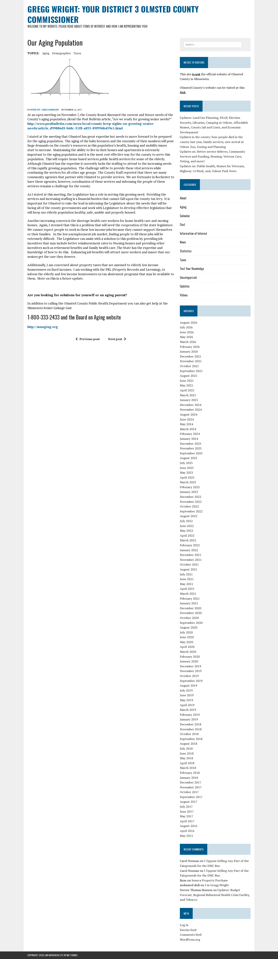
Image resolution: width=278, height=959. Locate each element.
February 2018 (190, 773)
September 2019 (191, 681)
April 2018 (187, 763)
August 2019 (188, 685)
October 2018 (189, 734)
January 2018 (189, 778)
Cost (182, 224)
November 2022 (191, 502)
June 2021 (187, 579)
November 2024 (191, 409)
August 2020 (188, 627)
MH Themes (72, 955)
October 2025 (189, 366)
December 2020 (190, 608)
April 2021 (187, 589)
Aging (45, 53)
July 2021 (186, 574)
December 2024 (190, 405)
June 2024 (187, 419)
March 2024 (188, 429)
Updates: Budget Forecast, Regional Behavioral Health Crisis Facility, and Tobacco (215, 895)
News (183, 242)
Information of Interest (193, 233)
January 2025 (189, 400)
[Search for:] (212, 44)
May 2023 (186, 472)
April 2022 (187, 535)
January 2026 (189, 351)
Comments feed (190, 935)
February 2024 (190, 434)
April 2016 (187, 831)
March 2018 (188, 768)
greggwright (50, 109)
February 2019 (190, 715)
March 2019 (188, 710)
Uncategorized (188, 277)
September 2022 (191, 511)
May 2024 (186, 424)
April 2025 (187, 390)
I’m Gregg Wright (217, 885)
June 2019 (187, 695)
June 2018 (187, 753)
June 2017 (187, 811)
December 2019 (190, 666)
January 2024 (189, 439)
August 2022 (188, 516)
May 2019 (186, 700)
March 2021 (188, 593)
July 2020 (186, 632)
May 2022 (186, 530)
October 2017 (189, 792)
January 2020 (189, 661)
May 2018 (186, 758)
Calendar (185, 216)
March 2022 (188, 540)
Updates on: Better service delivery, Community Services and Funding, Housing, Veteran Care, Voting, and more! (212, 156)
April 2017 (187, 821)
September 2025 (191, 371)
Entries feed (188, 930)
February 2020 (190, 656)
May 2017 (186, 816)
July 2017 (186, 806)
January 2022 (189, 550)
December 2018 (190, 724)
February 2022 (190, 545)
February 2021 (190, 598)
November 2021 (191, 560)
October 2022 (189, 506)
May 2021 (186, 584)
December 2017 (190, 782)
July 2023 (186, 463)
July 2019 (186, 690)
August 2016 (188, 826)
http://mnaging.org (42, 327)
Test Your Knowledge (192, 268)
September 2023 (191, 453)
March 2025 (188, 395)
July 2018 (186, 748)
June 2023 (187, 468)
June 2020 (187, 637)
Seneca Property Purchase (210, 880)
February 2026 (190, 347)
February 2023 (190, 487)
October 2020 (189, 618)
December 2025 (190, 356)
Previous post (89, 339)
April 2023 (187, 477)
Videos (184, 295)
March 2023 (188, 482)
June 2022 (187, 526)
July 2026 (186, 327)
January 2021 (189, 603)
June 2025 (187, 380)
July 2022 (186, 521)
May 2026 (186, 337)
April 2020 (187, 647)
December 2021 (190, 555)
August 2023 (188, 458)
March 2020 (188, 652)
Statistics (186, 251)
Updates (184, 286)
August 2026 (188, 322)
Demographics (61, 53)
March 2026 (188, 342)
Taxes (77, 53)
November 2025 (191, 361)
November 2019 (191, 671)
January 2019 (189, 719)
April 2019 (187, 705)
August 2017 (188, 802)
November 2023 (191, 448)
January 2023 (189, 492)
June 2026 (187, 332)
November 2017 (191, 787)
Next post (115, 339)
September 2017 (191, 797)
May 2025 (186, 385)
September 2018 (191, 739)
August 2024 (188, 414)
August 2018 (188, 743)
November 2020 (191, 613)
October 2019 (189, 676)
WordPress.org (190, 939)
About (183, 198)
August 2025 (188, 376)
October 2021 (189, 564)
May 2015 (186, 836)
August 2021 (188, 569)
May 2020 (186, 642)
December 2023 (190, 443)
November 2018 (191, 729)
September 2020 (191, 623)
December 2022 (190, 497)
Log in (184, 925)
